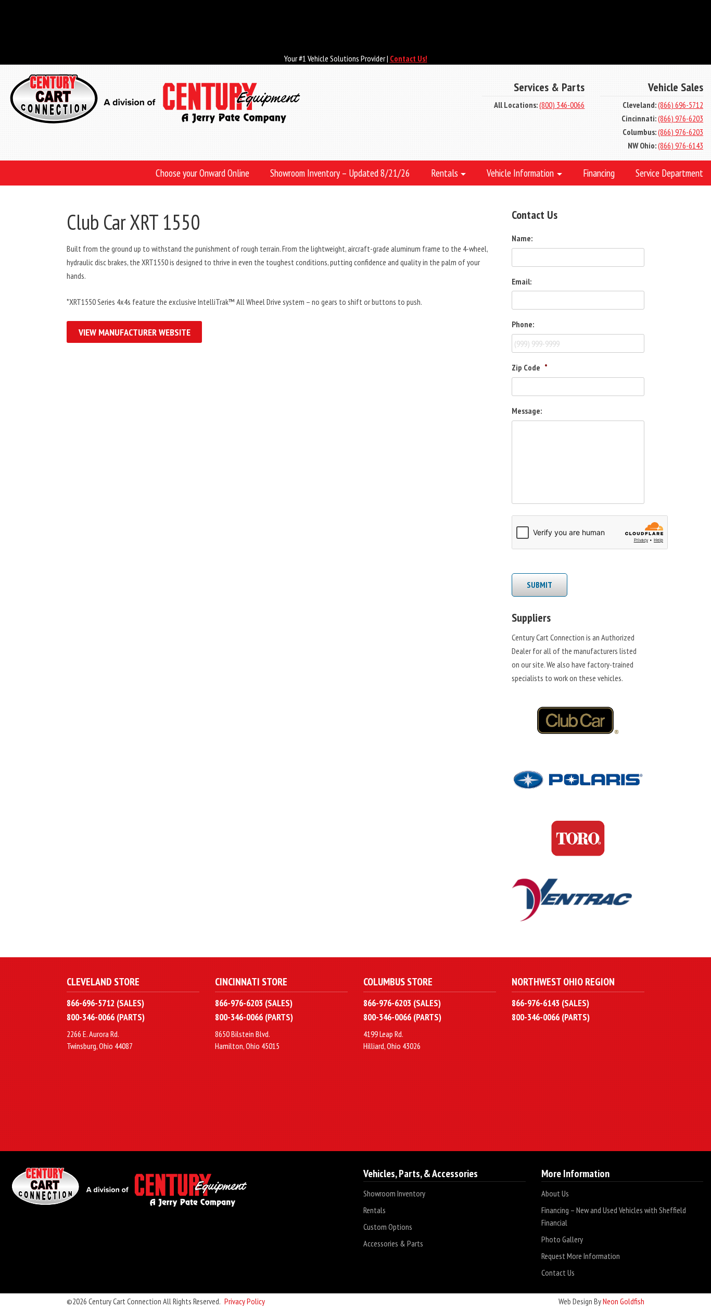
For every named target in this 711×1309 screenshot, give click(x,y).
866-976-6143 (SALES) (550, 1003)
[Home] (237, 100)
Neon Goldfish (623, 1301)
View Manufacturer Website (135, 332)
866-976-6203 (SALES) (254, 1003)
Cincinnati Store (251, 981)
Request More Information (580, 1256)
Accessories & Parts (393, 1243)
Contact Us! (408, 58)
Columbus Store (398, 981)
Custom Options (387, 1226)
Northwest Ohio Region (563, 981)
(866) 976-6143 (680, 145)
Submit (539, 584)
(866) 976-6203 (680, 118)
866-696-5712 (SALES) (105, 1003)
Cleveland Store (103, 981)
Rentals (374, 1210)
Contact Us (558, 1272)
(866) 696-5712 (680, 105)
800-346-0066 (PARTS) (106, 1017)
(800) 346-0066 (562, 105)
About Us (555, 1193)
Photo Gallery (562, 1239)
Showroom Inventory (394, 1193)
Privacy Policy (244, 1301)
